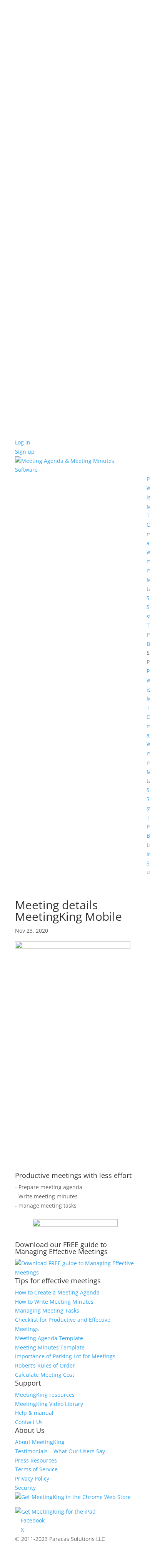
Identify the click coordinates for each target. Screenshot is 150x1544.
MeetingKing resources (45, 1394)
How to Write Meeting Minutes (54, 1301)
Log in (22, 442)
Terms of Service (36, 1469)
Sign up (25, 451)
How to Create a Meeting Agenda (57, 1292)
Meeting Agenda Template (49, 1338)
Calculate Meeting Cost (44, 1374)
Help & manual (34, 1412)
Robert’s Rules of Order (45, 1365)
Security (25, 1487)
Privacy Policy (32, 1478)
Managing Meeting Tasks (47, 1310)
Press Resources (36, 1460)
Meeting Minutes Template (50, 1347)
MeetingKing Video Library (49, 1404)
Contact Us (29, 1422)
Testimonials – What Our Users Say (60, 1451)
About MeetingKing (40, 1442)
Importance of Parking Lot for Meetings (65, 1356)
